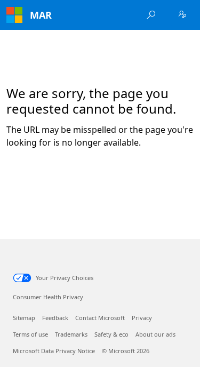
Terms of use (30, 334)
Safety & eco (111, 334)
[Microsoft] (14, 15)
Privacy (142, 318)
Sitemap (24, 318)
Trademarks (71, 334)
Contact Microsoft (100, 318)
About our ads (155, 334)
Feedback (55, 318)
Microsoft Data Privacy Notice (54, 351)
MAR (41, 15)
